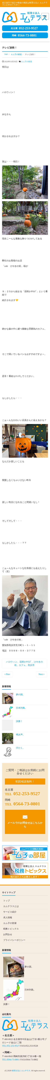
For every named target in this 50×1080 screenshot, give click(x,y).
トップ (6, 900)
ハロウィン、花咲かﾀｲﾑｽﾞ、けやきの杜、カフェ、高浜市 (24, 663)
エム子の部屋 (26, 62)
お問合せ (7, 934)
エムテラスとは (11, 906)
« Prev (7, 674)
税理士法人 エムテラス (21, 1071)
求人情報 (7, 917)
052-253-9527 (24, 28)
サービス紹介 (10, 912)
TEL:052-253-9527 (10, 1046)
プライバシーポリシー (14, 940)
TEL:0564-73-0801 (10, 1059)
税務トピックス (11, 929)
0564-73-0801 (24, 35)
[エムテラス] (24, 16)
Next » (41, 674)
